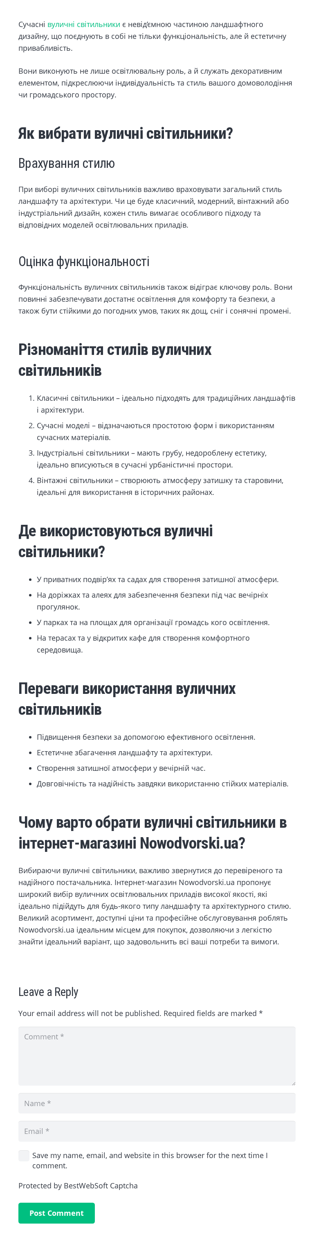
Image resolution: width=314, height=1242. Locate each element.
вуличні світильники (83, 24)
